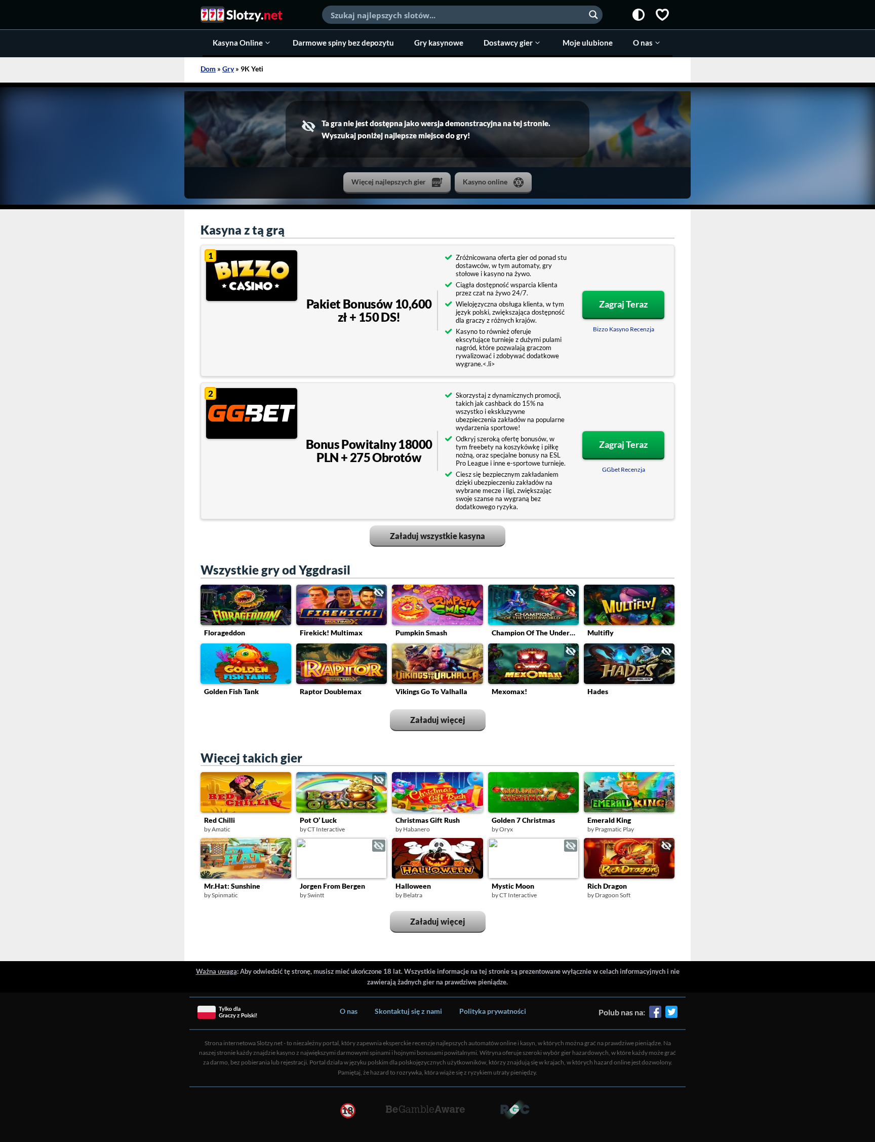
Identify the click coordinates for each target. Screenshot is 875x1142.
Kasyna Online (238, 42)
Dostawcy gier (508, 42)
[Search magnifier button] (593, 15)
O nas (643, 42)
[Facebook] (655, 1015)
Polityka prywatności (492, 1011)
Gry (228, 68)
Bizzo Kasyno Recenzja (623, 329)
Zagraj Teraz (623, 304)
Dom (208, 68)
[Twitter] (671, 1015)
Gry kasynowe (438, 42)
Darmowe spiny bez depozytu (343, 42)
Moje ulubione (588, 42)
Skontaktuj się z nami (408, 1011)
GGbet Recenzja (623, 469)
